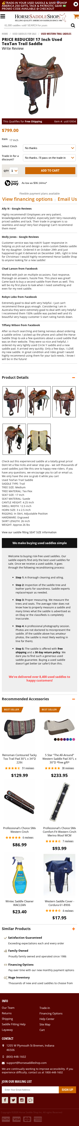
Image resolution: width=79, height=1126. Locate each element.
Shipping (7, 1018)
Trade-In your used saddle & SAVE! (31, 3)
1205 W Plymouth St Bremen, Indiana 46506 (30, 1048)
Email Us (67, 199)
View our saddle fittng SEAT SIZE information (29, 532)
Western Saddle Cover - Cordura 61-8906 (59, 903)
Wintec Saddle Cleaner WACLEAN (20, 903)
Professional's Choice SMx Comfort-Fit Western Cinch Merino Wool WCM (59, 831)
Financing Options (51, 1013)
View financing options (27, 199)
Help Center (47, 1019)
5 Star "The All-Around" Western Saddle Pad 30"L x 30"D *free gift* (59, 758)
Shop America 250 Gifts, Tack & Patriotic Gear (34, 4)
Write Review (13, 48)
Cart (42, 1030)
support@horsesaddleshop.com (26, 1063)
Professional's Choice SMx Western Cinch (19, 829)
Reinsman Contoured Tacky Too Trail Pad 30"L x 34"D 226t (19, 758)
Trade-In (45, 1008)
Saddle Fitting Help (14, 1024)
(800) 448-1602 (16, 1056)
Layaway (7, 1029)
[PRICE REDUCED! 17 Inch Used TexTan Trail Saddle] (39, 116)
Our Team (8, 1007)
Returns (7, 1013)
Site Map (45, 1024)
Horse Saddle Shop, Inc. (40, 17)
